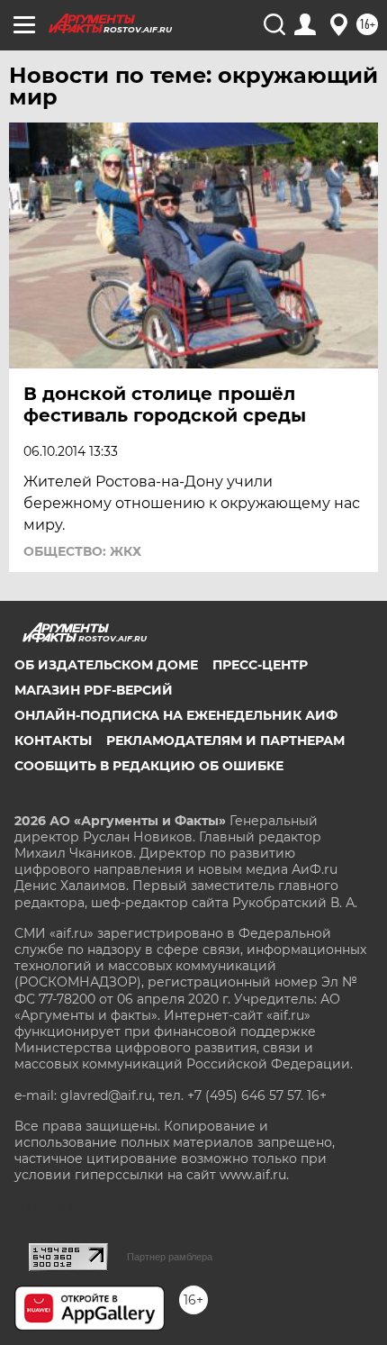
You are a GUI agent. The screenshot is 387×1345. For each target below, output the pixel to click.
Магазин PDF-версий (93, 690)
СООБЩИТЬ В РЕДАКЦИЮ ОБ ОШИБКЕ (149, 766)
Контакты (53, 740)
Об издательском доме (106, 665)
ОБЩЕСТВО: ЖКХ (82, 551)
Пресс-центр (260, 665)
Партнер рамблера (169, 1256)
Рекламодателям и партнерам (225, 740)
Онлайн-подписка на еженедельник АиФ (176, 715)
